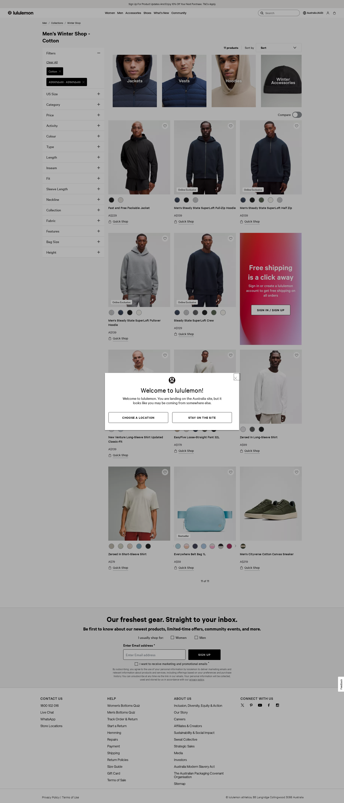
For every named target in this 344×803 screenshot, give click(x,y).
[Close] (237, 377)
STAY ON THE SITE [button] (202, 417)
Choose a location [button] (138, 417)
